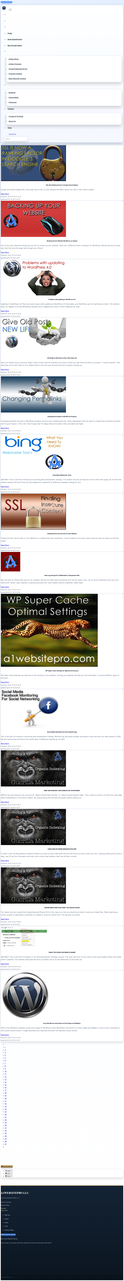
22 (6, 1104)
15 (5, 1085)
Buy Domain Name (15, 45)
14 (5, 1082)
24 (6, 1109)
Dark (8, 1173)
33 (6, 1133)
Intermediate (14, 97)
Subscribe (12, 134)
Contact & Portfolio (16, 116)
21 (5, 1101)
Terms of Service (6, 1202)
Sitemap (3, 1208)
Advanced (12, 102)
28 (6, 1120)
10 (5, 1071)
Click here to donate (8, 1235)
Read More (5, 194)
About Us (12, 121)
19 (5, 1096)
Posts (10, 33)
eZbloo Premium (15, 64)
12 (5, 1077)
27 (5, 1117)
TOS (6, 1226)
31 (5, 1128)
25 (6, 1112)
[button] (7, 52)
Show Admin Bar (6, 2)
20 (6, 1098)
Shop (10, 128)
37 (5, 1144)
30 (6, 1125)
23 (6, 1106)
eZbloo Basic (14, 59)
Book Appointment (15, 39)
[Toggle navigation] (10, 9)
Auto (8, 1176)
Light (9, 1171)
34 (6, 1136)
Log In (7, 1219)
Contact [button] (11, 109)
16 (5, 1087)
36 (6, 1141)
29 (6, 1122)
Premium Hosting (15, 74)
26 (6, 1114)
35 (6, 1139)
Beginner (12, 93)
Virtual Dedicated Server (18, 69)
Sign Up (7, 1215)
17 (5, 1090)
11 (5, 1074)
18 (5, 1093)
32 (6, 1131)
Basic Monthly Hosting (17, 79)
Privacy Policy (5, 1205)
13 (5, 1079)
